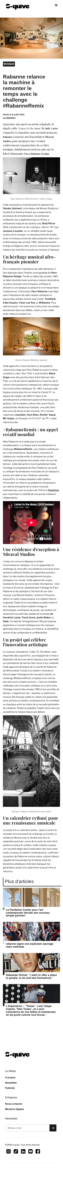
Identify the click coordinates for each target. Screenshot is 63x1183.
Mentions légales (14, 1109)
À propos (10, 1077)
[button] (56, 5)
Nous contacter (13, 1104)
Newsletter (11, 1083)
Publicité (10, 1088)
